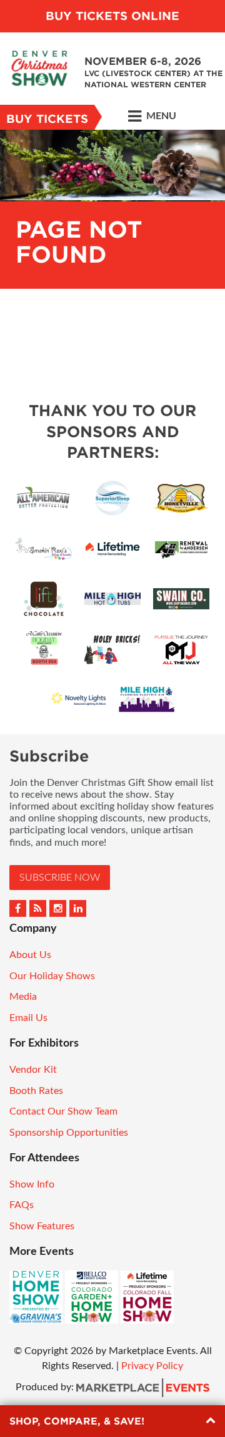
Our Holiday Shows (52, 976)
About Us (30, 955)
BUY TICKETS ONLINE (112, 15)
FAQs (21, 1205)
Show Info (31, 1184)
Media (23, 997)
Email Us (28, 1018)
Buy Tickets (47, 118)
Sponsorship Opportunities (68, 1133)
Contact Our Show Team (63, 1111)
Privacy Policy (152, 1366)
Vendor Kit (33, 1070)
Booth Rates (36, 1091)
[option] (112, 209)
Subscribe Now (59, 878)
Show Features (41, 1226)
